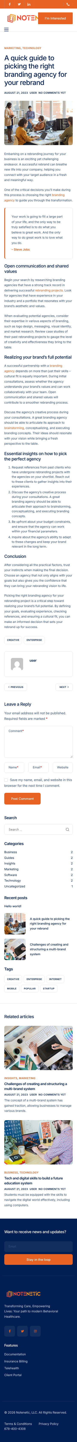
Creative (13, 640)
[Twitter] (22, 1331)
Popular (30, 988)
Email (37, 767)
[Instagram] (35, 1331)
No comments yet (52, 92)
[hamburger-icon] (6, 29)
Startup (49, 988)
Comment (16, 731)
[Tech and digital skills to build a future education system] (38, 1142)
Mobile (11, 988)
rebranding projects (49, 290)
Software (10, 875)
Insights (9, 863)
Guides (9, 858)
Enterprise (34, 640)
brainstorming (14, 428)
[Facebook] (9, 1331)
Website (62, 767)
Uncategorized (14, 886)
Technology (31, 48)
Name (13, 767)
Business (10, 852)
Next (62, 687)
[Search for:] (38, 829)
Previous (17, 687)
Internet (55, 979)
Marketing (12, 48)
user (33, 92)
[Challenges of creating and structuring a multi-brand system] (38, 1048)
